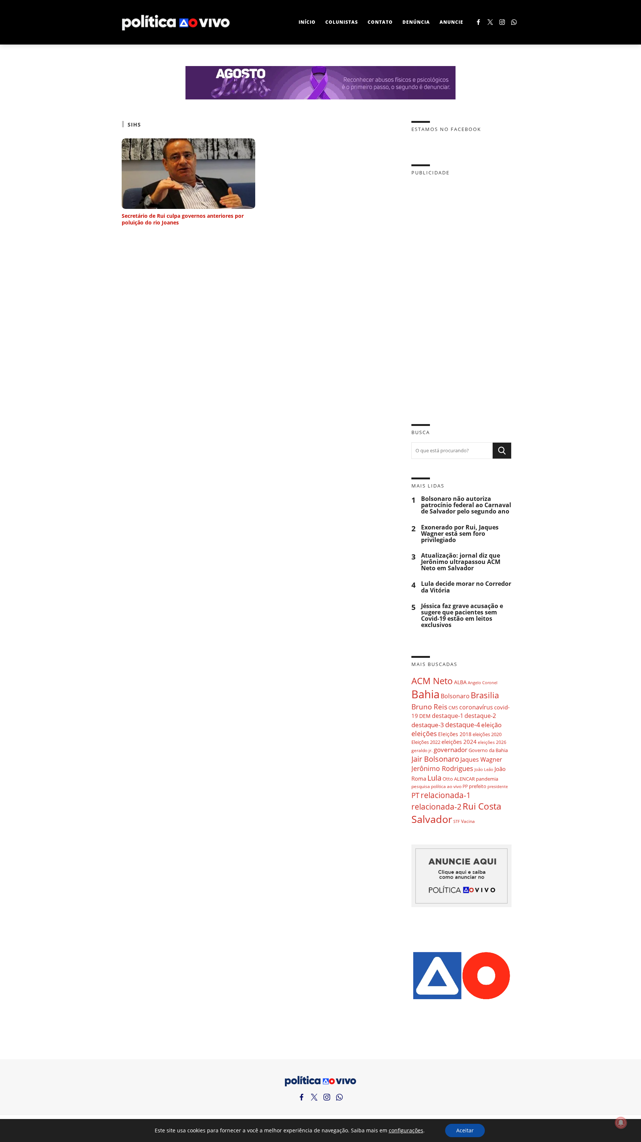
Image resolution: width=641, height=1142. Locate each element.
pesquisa (420, 786)
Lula (434, 778)
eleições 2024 (459, 741)
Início (307, 22)
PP (465, 786)
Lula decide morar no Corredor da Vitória (466, 587)
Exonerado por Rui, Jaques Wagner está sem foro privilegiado (460, 533)
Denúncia (416, 22)
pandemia (487, 778)
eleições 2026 (492, 742)
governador (450, 749)
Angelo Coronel (482, 682)
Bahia (425, 694)
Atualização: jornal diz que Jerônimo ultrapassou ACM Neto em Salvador (460, 561)
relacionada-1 (446, 795)
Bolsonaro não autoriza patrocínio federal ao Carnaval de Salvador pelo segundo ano (466, 505)
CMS (453, 708)
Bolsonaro (455, 696)
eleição (491, 725)
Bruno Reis (429, 707)
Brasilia (485, 695)
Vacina (468, 821)
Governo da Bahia (488, 750)
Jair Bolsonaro (435, 759)
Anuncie (451, 22)
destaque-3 (427, 725)
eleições (424, 733)
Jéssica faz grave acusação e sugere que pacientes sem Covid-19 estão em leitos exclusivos (462, 616)
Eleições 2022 (425, 742)
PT (415, 795)
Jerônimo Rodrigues (442, 768)
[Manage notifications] (621, 1123)
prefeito (477, 786)
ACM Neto (432, 681)
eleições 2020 (487, 734)
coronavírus (476, 707)
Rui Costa (482, 806)
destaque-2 (480, 716)
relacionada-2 (436, 806)
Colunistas (341, 22)
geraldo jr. (422, 750)
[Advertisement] (461, 294)
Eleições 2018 (454, 734)
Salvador (431, 819)
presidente (497, 786)
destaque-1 (447, 716)
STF (456, 821)
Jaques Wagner (481, 759)
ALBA (460, 682)
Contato (380, 22)
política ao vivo (446, 786)
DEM (425, 715)
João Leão (483, 769)
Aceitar (465, 1130)
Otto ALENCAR (459, 778)
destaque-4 (462, 724)
